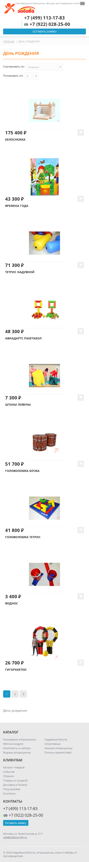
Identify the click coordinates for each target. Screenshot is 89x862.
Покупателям (11, 789)
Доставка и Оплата (15, 785)
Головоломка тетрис (23, 537)
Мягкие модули (13, 744)
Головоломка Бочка (22, 471)
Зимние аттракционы (58, 748)
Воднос (11, 603)
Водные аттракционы (17, 752)
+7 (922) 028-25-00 (49, 24)
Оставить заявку (44, 31)
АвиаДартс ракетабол (23, 338)
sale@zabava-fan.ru (15, 837)
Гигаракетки (15, 670)
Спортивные (52, 744)
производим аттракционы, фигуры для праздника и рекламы (50, 3)
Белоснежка (15, 139)
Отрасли (8, 776)
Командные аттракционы (19, 739)
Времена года (16, 206)
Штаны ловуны (18, 404)
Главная (8, 41)
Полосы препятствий (57, 752)
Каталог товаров (13, 767)
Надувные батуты (55, 739)
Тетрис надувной (20, 272)
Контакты (9, 793)
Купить (81, 132)
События (8, 772)
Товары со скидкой (15, 780)
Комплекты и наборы (17, 748)
